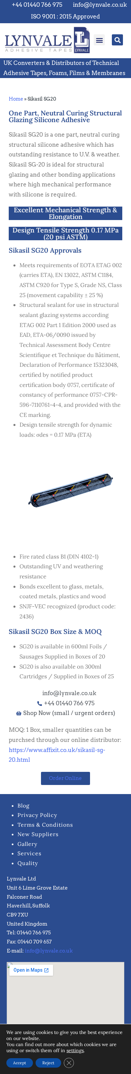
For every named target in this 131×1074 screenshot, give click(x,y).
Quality (27, 863)
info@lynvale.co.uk (49, 951)
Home (16, 99)
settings (75, 1050)
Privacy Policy (37, 815)
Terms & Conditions (45, 824)
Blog (23, 805)
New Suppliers (37, 834)
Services (29, 853)
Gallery (27, 843)
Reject (48, 1062)
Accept (19, 1062)
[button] (99, 39)
